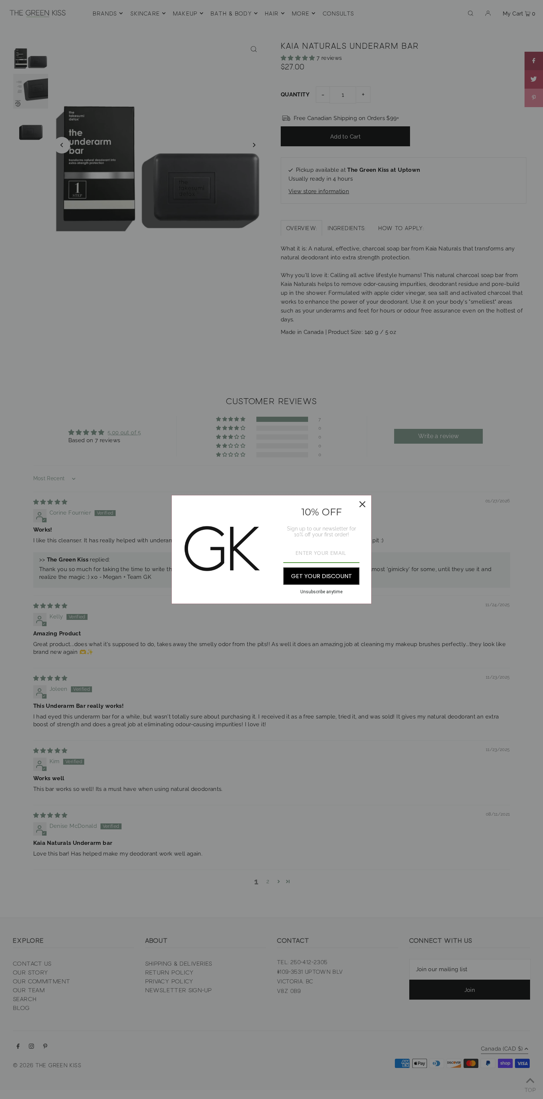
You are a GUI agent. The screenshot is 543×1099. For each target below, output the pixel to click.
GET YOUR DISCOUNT (321, 576)
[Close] (362, 504)
